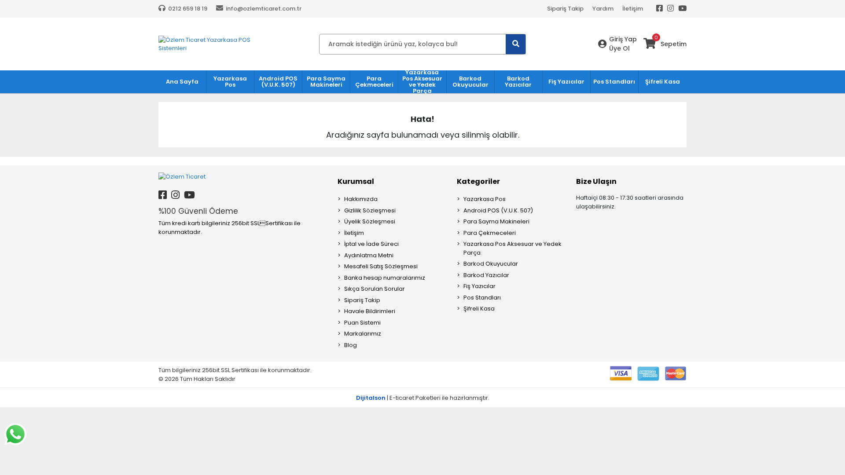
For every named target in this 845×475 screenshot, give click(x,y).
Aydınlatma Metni (368, 255)
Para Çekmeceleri (489, 233)
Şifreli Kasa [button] (662, 81)
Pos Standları (482, 297)
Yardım (603, 8)
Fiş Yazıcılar (479, 286)
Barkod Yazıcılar (486, 275)
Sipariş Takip (565, 8)
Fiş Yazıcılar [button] (566, 81)
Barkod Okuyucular (490, 263)
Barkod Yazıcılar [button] (518, 81)
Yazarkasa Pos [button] (230, 81)
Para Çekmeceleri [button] (374, 81)
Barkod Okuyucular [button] (470, 81)
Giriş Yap (623, 39)
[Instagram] (670, 9)
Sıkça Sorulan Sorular (374, 289)
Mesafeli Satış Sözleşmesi (381, 266)
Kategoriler (478, 181)
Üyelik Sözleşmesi (369, 221)
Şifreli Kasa (479, 308)
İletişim (632, 8)
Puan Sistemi (362, 322)
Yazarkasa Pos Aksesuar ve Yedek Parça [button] (422, 81)
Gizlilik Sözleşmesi (370, 210)
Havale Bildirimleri (369, 311)
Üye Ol (619, 48)
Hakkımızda (361, 199)
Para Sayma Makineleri (496, 221)
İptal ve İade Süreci (371, 244)
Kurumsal (356, 181)
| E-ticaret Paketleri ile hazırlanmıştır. (422, 398)
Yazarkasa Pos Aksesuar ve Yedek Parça (512, 248)
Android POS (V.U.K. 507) (498, 210)
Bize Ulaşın (596, 181)
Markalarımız (362, 333)
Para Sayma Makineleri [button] (326, 81)
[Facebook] (659, 9)
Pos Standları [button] (614, 81)
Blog (350, 345)
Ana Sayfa (182, 81)
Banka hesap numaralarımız (384, 278)
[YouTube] (682, 9)
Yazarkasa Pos (484, 199)
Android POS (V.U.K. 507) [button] (278, 81)
